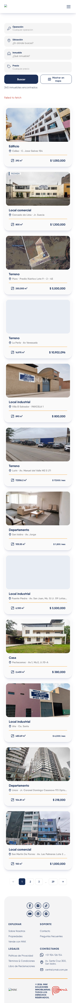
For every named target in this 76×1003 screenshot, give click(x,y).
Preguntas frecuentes (51, 936)
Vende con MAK (17, 941)
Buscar (21, 79)
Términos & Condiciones (21, 960)
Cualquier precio (21, 68)
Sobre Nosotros (16, 931)
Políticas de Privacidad (20, 955)
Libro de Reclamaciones (21, 966)
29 (53, 881)
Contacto (45, 931)
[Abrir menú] (68, 7)
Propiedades (15, 936)
